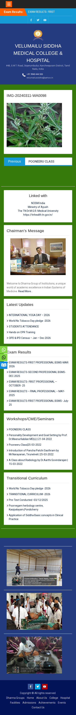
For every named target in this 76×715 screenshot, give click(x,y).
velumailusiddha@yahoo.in (40, 78)
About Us (41, 697)
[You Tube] (45, 20)
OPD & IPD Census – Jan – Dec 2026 (30, 337)
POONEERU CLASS (20, 429)
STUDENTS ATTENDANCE (24, 326)
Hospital (65, 697)
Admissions (29, 702)
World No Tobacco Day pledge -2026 (30, 320)
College (53, 697)
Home (30, 697)
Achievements (47, 702)
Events (62, 702)
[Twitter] (38, 20)
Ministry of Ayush (38, 206)
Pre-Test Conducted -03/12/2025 (28, 499)
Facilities (15, 702)
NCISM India (38, 203)
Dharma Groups (15, 697)
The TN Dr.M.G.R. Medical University (38, 210)
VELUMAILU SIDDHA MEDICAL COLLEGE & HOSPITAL (38, 53)
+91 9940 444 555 (35, 74)
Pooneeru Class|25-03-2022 (25, 444)
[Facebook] (31, 20)
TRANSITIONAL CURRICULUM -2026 (29, 494)
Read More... (25, 291)
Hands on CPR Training (22, 332)
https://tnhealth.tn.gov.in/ (38, 214)
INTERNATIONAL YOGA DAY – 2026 (29, 315)
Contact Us (38, 707)
